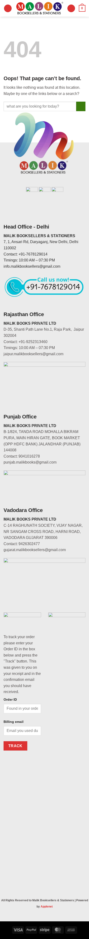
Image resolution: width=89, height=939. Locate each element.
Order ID (10, 699)
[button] (8, 8)
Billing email (13, 722)
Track (15, 746)
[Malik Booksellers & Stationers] (39, 8)
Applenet (47, 906)
